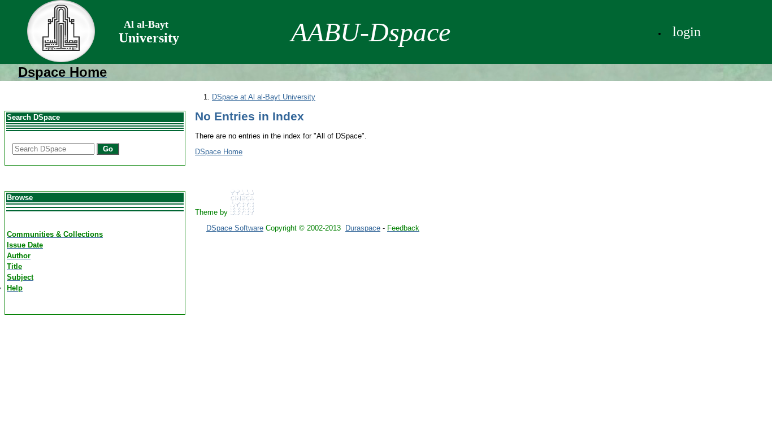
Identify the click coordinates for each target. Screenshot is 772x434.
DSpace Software (234, 228)
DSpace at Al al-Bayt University (263, 97)
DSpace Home (218, 151)
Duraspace (362, 228)
